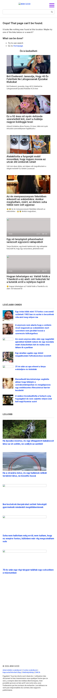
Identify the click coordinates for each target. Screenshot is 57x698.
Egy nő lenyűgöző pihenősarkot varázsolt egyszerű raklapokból (25, 241)
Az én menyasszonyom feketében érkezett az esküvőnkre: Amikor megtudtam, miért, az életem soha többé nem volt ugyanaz (27, 200)
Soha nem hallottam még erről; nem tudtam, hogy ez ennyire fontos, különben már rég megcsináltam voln (28, 538)
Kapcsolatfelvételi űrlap (12, 672)
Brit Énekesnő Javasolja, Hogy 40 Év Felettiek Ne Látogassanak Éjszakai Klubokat (27, 79)
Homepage (18, 46)
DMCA (37, 672)
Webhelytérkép (28, 672)
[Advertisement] (28, 616)
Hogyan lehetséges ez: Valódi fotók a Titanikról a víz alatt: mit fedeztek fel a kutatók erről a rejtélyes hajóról (28, 279)
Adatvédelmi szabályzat (12, 670)
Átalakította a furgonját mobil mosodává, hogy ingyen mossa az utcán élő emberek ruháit (26, 159)
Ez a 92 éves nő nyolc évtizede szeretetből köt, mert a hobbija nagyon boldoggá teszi (25, 119)
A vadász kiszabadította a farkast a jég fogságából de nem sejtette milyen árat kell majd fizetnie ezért (33, 399)
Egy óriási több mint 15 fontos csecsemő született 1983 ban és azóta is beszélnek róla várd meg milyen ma (34, 314)
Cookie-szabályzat (30, 670)
